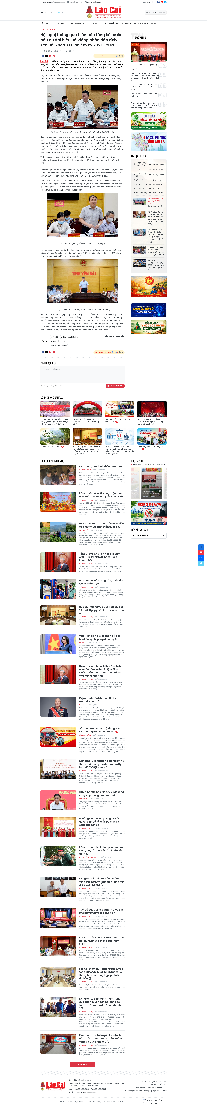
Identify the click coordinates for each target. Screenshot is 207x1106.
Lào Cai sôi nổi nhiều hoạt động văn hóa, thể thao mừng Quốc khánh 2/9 (101, 495)
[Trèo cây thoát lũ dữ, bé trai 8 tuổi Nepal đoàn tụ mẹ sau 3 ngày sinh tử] (139, 250)
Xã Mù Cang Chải (141, 174)
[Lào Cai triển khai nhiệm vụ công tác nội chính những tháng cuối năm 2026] (58, 946)
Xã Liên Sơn (141, 188)
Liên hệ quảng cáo (94, 2)
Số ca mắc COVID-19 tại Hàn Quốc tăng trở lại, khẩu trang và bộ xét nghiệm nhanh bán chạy (156, 236)
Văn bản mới (83, 530)
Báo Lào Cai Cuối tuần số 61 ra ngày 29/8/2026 (147, 491)
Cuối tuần (161, 465)
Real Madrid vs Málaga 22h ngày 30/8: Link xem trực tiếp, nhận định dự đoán (156, 265)
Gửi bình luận (116, 386)
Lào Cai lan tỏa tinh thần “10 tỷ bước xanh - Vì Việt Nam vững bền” (86, 421)
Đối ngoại (83, 643)
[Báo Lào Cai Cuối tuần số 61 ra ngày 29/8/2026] (149, 483)
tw (201, 563)
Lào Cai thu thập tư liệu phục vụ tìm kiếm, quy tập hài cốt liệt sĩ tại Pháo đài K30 (101, 851)
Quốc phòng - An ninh (88, 857)
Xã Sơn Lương (141, 192)
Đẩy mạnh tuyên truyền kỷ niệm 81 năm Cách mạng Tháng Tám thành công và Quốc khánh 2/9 (101, 1038)
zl (165, 2)
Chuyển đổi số (130, 23)
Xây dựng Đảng (85, 470)
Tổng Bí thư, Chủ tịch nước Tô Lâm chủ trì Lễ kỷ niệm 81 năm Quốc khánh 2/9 (99, 557)
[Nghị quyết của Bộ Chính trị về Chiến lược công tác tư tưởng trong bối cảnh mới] (152, 409)
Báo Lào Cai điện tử (103, 12)
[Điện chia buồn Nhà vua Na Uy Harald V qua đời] (58, 707)
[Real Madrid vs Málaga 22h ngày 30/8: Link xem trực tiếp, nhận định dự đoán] (139, 263)
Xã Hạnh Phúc (142, 184)
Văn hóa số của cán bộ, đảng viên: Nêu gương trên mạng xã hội (100, 730)
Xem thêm (82, 1064)
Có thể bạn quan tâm (52, 397)
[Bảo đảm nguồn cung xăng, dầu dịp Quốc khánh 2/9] (58, 589)
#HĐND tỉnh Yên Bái (59, 346)
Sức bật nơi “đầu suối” (50, 446)
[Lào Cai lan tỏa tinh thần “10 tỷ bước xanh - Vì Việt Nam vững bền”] (87, 409)
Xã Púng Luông (157, 175)
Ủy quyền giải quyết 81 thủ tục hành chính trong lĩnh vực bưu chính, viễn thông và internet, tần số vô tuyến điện (119, 450)
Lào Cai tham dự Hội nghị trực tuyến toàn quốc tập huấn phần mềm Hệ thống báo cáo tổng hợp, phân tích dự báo (101, 973)
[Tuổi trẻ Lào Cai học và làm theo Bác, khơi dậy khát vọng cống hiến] (58, 918)
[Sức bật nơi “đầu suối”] (55, 436)
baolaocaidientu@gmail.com (85, 1092)
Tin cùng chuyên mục (52, 461)
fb (158, 2)
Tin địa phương (139, 156)
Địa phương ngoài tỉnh (141, 163)
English (147, 2)
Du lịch (85, 23)
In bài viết (50, 56)
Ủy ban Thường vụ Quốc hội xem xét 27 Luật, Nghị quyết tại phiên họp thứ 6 (101, 610)
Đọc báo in (154, 23)
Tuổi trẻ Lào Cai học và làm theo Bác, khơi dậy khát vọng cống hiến (101, 911)
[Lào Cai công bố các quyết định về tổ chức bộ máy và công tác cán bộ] (149, 52)
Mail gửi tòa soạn (76, 2)
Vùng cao (137, 465)
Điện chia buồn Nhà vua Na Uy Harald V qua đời (97, 700)
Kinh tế (63, 23)
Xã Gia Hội (155, 188)
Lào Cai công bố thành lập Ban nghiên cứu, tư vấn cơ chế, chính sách (145, 86)
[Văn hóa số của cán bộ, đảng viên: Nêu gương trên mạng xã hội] (58, 737)
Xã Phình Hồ (156, 184)
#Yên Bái (54, 337)
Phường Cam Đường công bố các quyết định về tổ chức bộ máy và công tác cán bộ (144, 105)
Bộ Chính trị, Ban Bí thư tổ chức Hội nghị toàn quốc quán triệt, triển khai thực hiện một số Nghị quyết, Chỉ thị (86, 450)
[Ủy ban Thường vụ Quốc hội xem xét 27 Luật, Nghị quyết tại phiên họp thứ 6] (58, 615)
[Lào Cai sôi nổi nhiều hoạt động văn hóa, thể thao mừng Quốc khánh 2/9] (58, 502)
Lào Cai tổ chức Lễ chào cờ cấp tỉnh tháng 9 (145, 95)
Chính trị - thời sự (52, 23)
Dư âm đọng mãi (155, 202)
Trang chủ (42, 23)
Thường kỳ (149, 465)
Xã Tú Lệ (139, 180)
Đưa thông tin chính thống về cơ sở (100, 466)
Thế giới (111, 23)
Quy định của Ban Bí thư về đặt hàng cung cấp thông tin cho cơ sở (101, 793)
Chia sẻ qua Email (54, 56)
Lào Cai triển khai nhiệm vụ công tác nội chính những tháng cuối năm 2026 (101, 941)
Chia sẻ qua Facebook (43, 56)
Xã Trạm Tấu (157, 180)
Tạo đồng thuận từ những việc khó (150, 447)
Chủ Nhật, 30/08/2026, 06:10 (54, 2)
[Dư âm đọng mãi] (139, 201)
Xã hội (71, 23)
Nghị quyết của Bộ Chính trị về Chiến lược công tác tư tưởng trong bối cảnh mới (150, 421)
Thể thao (103, 23)
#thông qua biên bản (69, 337)
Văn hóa (78, 23)
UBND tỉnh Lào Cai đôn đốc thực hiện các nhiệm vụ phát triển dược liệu (101, 525)
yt (162, 2)
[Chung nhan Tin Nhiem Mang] (155, 1102)
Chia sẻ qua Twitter (46, 56)
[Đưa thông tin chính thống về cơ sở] (58, 475)
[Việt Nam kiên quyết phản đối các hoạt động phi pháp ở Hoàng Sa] (58, 644)
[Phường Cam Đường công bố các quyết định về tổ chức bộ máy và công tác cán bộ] (58, 827)
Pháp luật (94, 23)
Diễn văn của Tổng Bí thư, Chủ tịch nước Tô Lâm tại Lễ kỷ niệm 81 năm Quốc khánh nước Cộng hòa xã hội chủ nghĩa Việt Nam (100, 671)
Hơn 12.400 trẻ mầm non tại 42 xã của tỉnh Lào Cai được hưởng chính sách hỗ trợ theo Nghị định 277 (145, 77)
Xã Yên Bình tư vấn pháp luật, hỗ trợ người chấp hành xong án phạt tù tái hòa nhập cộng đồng (156, 218)
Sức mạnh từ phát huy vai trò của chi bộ (118, 420)
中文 (153, 2)
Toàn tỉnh (140, 169)
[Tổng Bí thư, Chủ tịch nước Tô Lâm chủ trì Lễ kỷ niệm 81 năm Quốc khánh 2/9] (58, 562)
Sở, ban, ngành (157, 165)
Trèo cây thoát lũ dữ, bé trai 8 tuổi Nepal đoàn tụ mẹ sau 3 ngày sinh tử (156, 251)
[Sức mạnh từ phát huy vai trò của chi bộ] (119, 409)
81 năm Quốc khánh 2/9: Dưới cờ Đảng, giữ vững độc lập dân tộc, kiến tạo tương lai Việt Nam (54, 421)
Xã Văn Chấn (157, 192)
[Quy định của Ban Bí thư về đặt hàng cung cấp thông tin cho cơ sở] (58, 800)
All (164, 23)
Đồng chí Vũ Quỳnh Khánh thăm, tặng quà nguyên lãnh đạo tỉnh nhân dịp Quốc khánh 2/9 (101, 882)
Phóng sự (119, 23)
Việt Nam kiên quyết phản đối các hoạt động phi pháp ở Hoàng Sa (100, 637)
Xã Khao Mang (157, 169)
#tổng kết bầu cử (58, 341)
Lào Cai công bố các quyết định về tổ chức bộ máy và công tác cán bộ (145, 66)
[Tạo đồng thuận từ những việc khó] (152, 436)
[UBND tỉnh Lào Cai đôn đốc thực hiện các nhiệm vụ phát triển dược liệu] (58, 532)
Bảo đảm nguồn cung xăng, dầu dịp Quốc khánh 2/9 (101, 582)
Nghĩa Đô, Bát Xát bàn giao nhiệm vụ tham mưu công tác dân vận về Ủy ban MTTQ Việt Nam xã (101, 764)
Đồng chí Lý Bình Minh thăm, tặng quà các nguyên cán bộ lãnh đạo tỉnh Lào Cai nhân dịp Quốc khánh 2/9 (100, 1003)
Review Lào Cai (143, 23)
